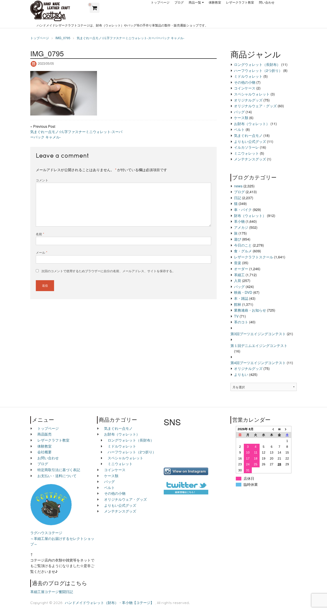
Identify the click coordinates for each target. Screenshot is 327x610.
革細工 (239, 274)
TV (236, 316)
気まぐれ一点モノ (248, 135)
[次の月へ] (287, 429)
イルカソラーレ (246, 147)
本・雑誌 (241, 298)
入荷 (237, 280)
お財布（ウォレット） (252, 123)
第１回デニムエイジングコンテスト (258, 345)
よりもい (241, 374)
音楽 (237, 262)
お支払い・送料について (57, 475)
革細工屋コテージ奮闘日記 (51, 591)
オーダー (241, 268)
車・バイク (243, 209)
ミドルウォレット (248, 76)
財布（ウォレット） (250, 215)
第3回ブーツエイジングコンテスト (258, 333)
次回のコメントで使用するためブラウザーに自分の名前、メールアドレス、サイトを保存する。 (108, 271)
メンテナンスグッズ (250, 159)
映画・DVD (243, 292)
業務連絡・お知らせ (250, 310)
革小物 (239, 221)
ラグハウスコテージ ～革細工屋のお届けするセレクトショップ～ (62, 538)
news (238, 185)
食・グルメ (243, 250)
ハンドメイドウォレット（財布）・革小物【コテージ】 (109, 603)
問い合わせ (267, 2)
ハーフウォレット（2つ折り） (258, 70)
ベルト (239, 129)
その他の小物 (244, 82)
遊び (237, 239)
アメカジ (241, 227)
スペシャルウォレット (252, 94)
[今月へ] (279, 429)
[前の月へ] (272, 429)
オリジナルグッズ (248, 100)
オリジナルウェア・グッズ (255, 105)
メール (41, 252)
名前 (40, 234)
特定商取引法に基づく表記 (58, 469)
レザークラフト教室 (240, 2)
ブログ (179, 2)
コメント (42, 180)
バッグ (239, 111)
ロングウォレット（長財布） (257, 64)
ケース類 (241, 117)
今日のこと (243, 245)
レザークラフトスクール (253, 256)
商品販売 (44, 434)
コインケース (244, 88)
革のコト (241, 321)
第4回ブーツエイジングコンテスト (258, 362)
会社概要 (44, 451)
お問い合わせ (48, 457)
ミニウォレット (246, 153)
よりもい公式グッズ (250, 141)
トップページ (160, 2)
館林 (237, 304)
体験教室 (215, 2)
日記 (237, 197)
